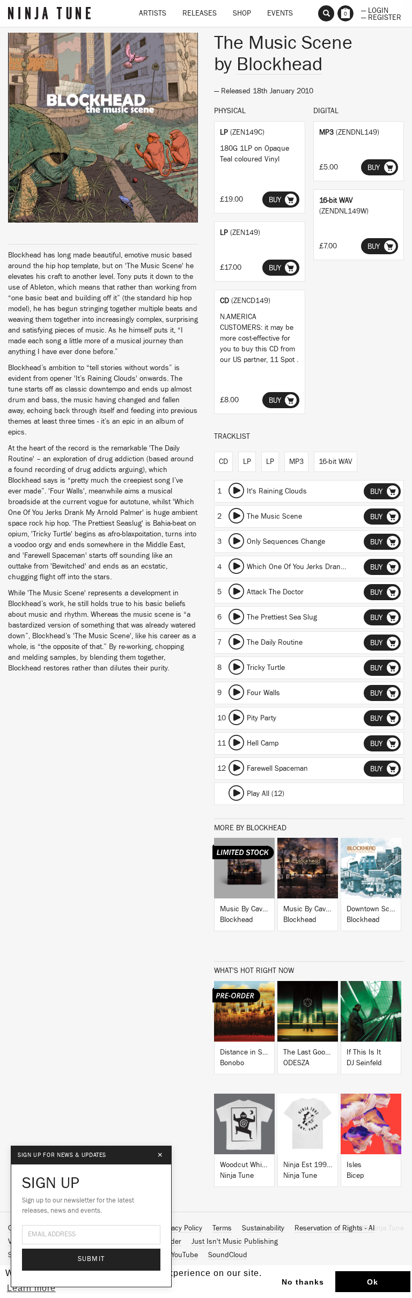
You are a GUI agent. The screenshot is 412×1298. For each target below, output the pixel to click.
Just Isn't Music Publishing (235, 1241)
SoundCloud (227, 1255)
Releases (199, 13)
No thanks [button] (303, 1282)
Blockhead (279, 64)
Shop (242, 13)
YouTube (184, 1255)
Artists (152, 13)
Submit (91, 1259)
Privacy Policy (180, 1228)
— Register (381, 16)
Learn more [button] (31, 1288)
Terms (222, 1228)
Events (280, 13)
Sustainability (263, 1228)
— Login (374, 9)
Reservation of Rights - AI (335, 1228)
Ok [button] (372, 1282)
